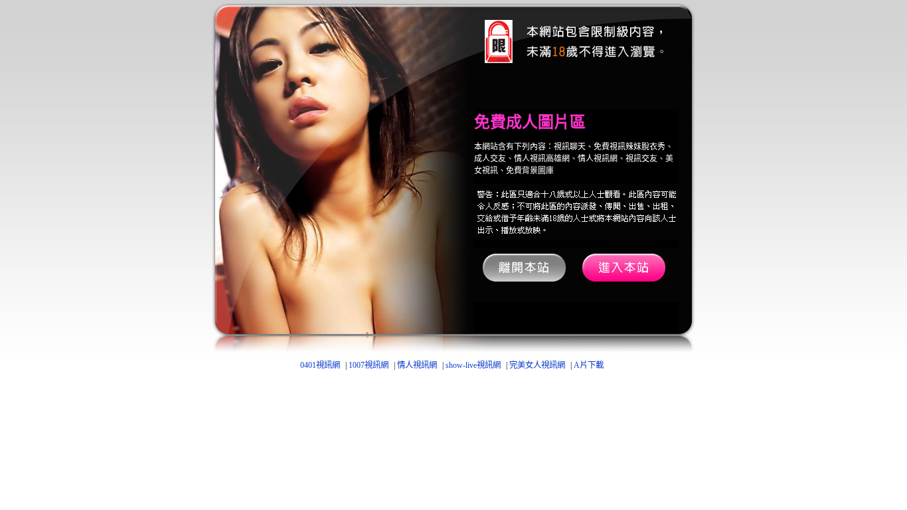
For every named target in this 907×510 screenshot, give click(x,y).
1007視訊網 (368, 365)
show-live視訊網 (473, 365)
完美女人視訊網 (537, 365)
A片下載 (589, 365)
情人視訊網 (417, 365)
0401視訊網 (320, 365)
